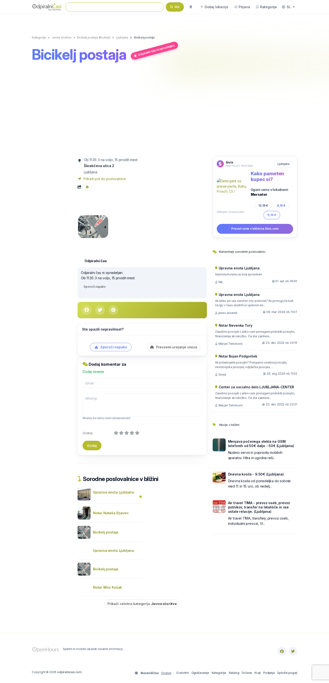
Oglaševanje (200, 673)
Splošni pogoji (287, 673)
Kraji (258, 673)
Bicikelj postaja (105, 532)
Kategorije (219, 673)
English (166, 673)
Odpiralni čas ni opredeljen (156, 50)
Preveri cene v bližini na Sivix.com (254, 228)
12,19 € (263, 205)
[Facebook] (281, 651)
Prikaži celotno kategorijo (142, 604)
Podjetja (269, 673)
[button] (288, 7)
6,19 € (281, 205)
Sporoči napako (95, 286)
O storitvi (182, 673)
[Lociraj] (190, 7)
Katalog (234, 673)
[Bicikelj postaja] (93, 226)
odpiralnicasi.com (69, 672)
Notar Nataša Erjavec (111, 513)
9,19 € (272, 215)
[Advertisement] (164, 110)
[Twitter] (293, 651)
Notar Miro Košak (107, 587)
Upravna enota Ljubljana (113, 492)
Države (247, 673)
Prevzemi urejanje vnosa (176, 347)
